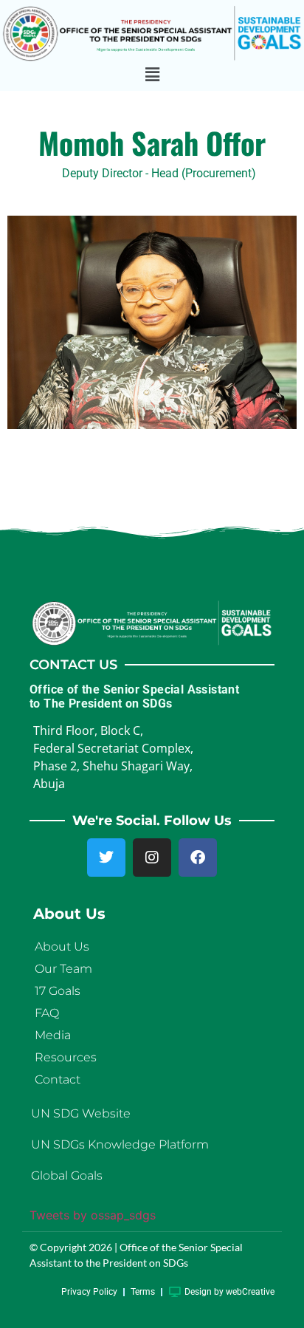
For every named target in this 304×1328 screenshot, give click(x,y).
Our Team (63, 969)
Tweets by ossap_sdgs (93, 1215)
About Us (62, 946)
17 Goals (57, 991)
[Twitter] (106, 857)
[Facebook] (198, 857)
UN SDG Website (81, 1113)
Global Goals (67, 1175)
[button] (152, 75)
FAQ (47, 1013)
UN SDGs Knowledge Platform (120, 1144)
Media (53, 1035)
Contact (57, 1079)
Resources (66, 1057)
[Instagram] (152, 857)
